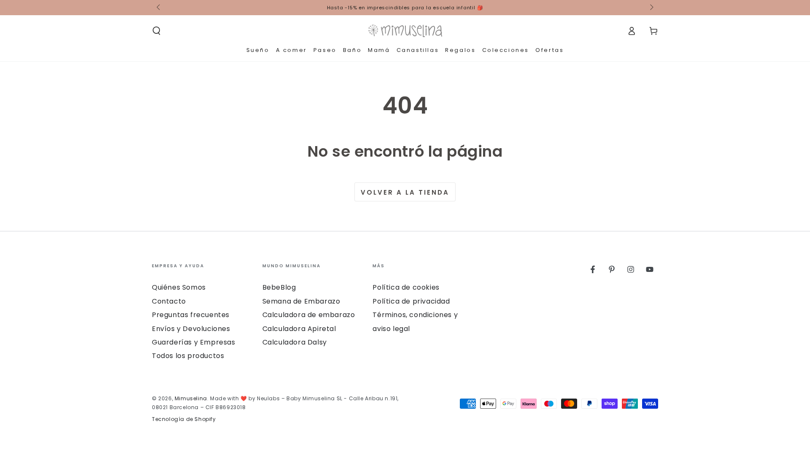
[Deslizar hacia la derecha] (651, 7)
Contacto (169, 301)
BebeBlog (279, 287)
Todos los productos (188, 356)
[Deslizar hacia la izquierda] (159, 7)
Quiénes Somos (179, 287)
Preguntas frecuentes (191, 315)
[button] (156, 31)
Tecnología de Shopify (184, 419)
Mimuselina (191, 398)
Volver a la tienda (405, 192)
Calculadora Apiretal (299, 329)
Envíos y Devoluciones (191, 329)
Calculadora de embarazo (308, 315)
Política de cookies (406, 287)
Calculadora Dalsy (294, 342)
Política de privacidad (411, 301)
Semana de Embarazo (301, 301)
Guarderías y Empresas (193, 342)
